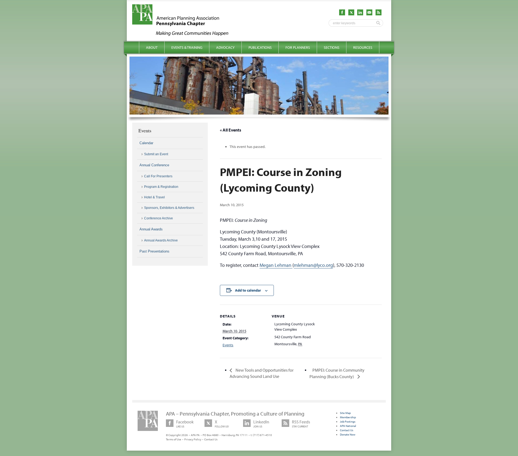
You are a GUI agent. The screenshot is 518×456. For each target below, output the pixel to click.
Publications (260, 47)
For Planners (297, 47)
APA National (348, 426)
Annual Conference (154, 165)
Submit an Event (156, 154)
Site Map (345, 413)
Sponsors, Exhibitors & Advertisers (169, 208)
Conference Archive (158, 218)
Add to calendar (248, 290)
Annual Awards (151, 229)
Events (228, 345)
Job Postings (347, 421)
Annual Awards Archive (161, 240)
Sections (331, 47)
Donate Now (347, 434)
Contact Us (210, 439)
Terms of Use (173, 439)
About (152, 47)
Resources (362, 47)
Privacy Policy (192, 439)
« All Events (230, 130)
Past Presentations (154, 251)
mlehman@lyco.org (313, 265)
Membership (348, 417)
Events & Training (186, 47)
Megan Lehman (276, 265)
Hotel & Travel (154, 197)
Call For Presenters (158, 176)
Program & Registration (161, 187)
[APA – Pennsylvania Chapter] (185, 34)
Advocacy (225, 47)
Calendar (146, 143)
